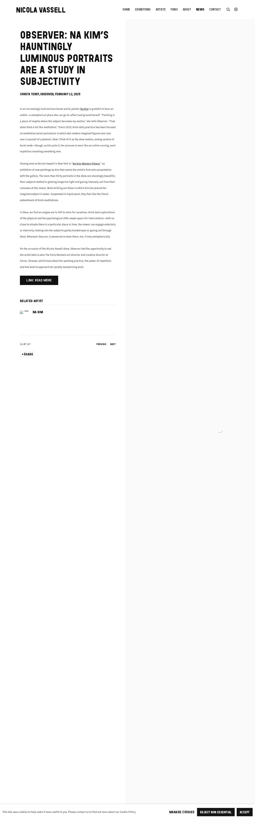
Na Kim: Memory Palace (86, 163)
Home (126, 9)
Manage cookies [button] (182, 812)
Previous (101, 344)
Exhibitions (143, 9)
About (187, 9)
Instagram (236, 9)
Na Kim (84, 108)
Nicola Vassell (41, 10)
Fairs (174, 9)
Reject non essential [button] (215, 812)
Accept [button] (245, 812)
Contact (215, 9)
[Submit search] (228, 9)
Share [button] (28, 354)
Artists (161, 9)
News (200, 9)
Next (113, 344)
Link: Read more (39, 280)
